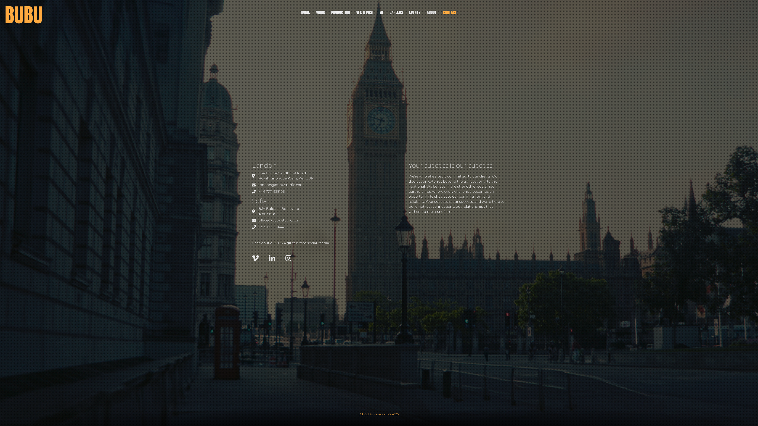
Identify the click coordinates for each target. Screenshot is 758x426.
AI (381, 12)
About (432, 12)
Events (414, 12)
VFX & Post (365, 12)
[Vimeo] (256, 258)
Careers (396, 12)
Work (320, 12)
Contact (450, 12)
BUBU (24, 15)
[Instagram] (288, 258)
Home (305, 12)
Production (340, 12)
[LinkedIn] (272, 258)
